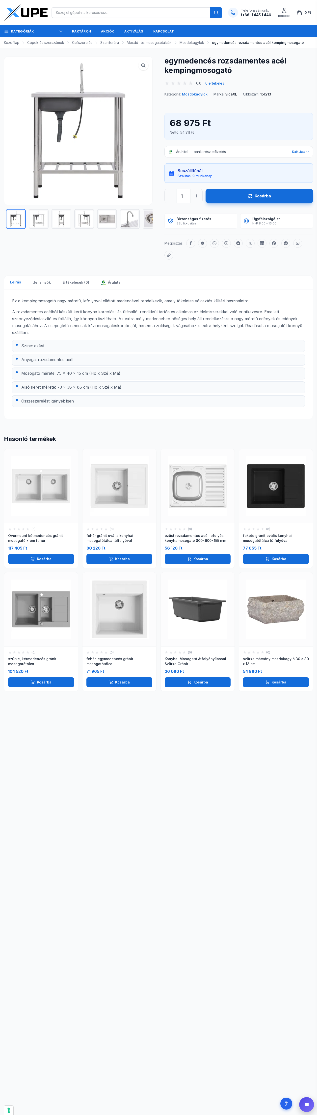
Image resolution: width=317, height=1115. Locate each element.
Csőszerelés (82, 42)
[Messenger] (202, 243)
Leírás (15, 282)
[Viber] (226, 243)
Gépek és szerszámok (45, 42)
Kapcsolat (163, 31)
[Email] (297, 243)
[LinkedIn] (262, 243)
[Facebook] (190, 243)
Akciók (107, 31)
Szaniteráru (109, 42)
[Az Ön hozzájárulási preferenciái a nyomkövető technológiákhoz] (8, 1110)
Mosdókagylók (192, 42)
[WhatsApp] (214, 243)
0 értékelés (214, 83)
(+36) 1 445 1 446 (256, 15)
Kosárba (44, 559)
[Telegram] (238, 243)
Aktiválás (133, 31)
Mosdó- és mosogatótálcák (149, 42)
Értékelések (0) (76, 282)
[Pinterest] (273, 243)
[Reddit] (285, 243)
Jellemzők (42, 282)
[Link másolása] (168, 255)
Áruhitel (114, 282)
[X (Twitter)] (250, 243)
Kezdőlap (11, 42)
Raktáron (81, 31)
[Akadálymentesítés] (286, 1104)
